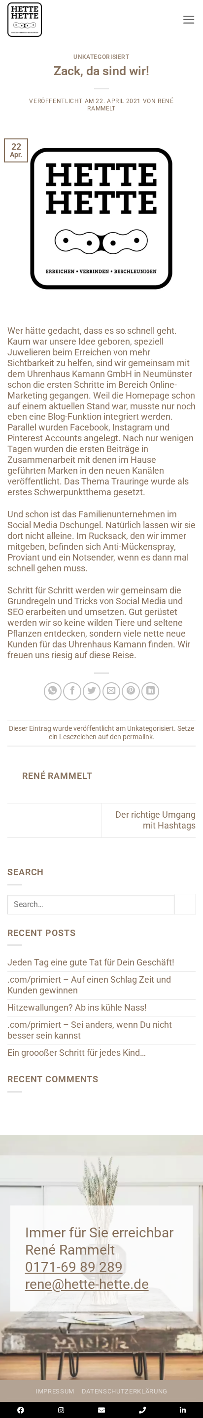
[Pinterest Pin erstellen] (130, 691)
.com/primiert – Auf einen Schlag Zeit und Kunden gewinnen (89, 985)
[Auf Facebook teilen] (72, 691)
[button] (189, 19)
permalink (138, 737)
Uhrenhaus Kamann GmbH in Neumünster (109, 374)
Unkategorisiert (101, 57)
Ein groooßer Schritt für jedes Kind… (76, 1053)
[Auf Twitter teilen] (92, 691)
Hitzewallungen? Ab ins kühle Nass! (77, 1008)
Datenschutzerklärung (125, 1391)
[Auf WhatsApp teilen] (53, 691)
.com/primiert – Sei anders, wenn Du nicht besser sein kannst (89, 1030)
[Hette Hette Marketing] (37, 19)
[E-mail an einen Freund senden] (111, 691)
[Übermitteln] (185, 904)
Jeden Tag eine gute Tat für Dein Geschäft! (90, 962)
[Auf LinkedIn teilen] (150, 691)
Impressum (54, 1391)
